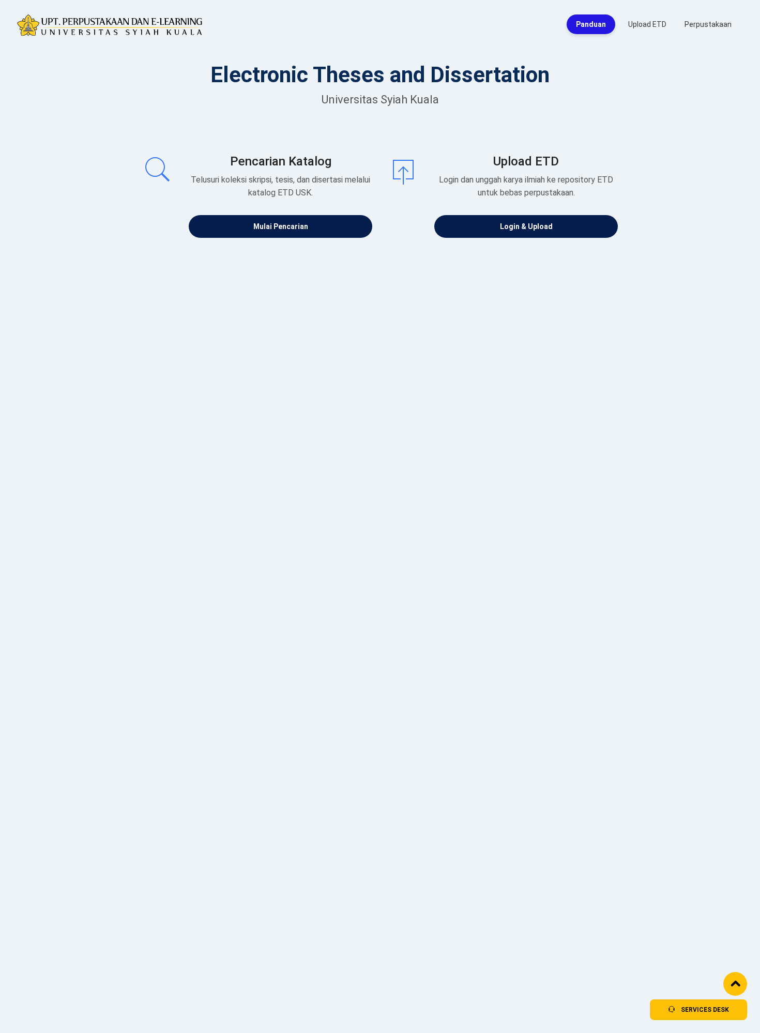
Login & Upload (526, 226)
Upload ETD (647, 24)
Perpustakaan (708, 24)
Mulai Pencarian (280, 226)
